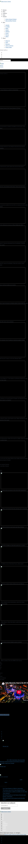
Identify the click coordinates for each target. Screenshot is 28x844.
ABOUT (4, 830)
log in (6, 782)
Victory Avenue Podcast (11, 19)
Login (21, 779)
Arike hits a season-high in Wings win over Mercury (12, 584)
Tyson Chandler (10, 763)
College (7, 30)
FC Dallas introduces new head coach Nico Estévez (12, 527)
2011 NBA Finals (11, 760)
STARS (4, 827)
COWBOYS (5, 823)
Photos (7, 35)
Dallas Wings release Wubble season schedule (11, 642)
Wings (6, 28)
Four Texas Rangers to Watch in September (13, 788)
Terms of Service (9, 45)
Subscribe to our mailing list (8, 803)
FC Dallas (7, 26)
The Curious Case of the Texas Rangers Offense (14, 790)
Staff (6, 42)
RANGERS (5, 825)
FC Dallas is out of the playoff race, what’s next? (12, 564)
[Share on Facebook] (15, 731)
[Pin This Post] (15, 735)
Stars (4, 15)
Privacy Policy (8, 47)
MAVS (4, 822)
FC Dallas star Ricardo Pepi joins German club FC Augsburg (14, 508)
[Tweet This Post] (15, 733)
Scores (7, 33)
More (4, 22)
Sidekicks (7, 31)
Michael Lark (5, 746)
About (4, 38)
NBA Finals (4, 763)
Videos (6, 36)
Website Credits (8, 834)
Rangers (5, 10)
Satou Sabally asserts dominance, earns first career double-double (12, 603)
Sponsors (7, 44)
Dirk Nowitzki (14, 761)
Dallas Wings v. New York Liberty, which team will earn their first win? (14, 623)
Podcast (5, 16)
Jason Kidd (19, 761)
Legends (7, 25)
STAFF (4, 828)
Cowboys (5, 13)
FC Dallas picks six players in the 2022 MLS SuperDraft (13, 490)
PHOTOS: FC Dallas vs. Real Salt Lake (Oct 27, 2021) (13, 545)
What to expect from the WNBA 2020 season (11, 660)
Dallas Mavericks (18, 760)
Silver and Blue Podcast (10, 21)
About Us (7, 41)
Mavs (4, 11)
